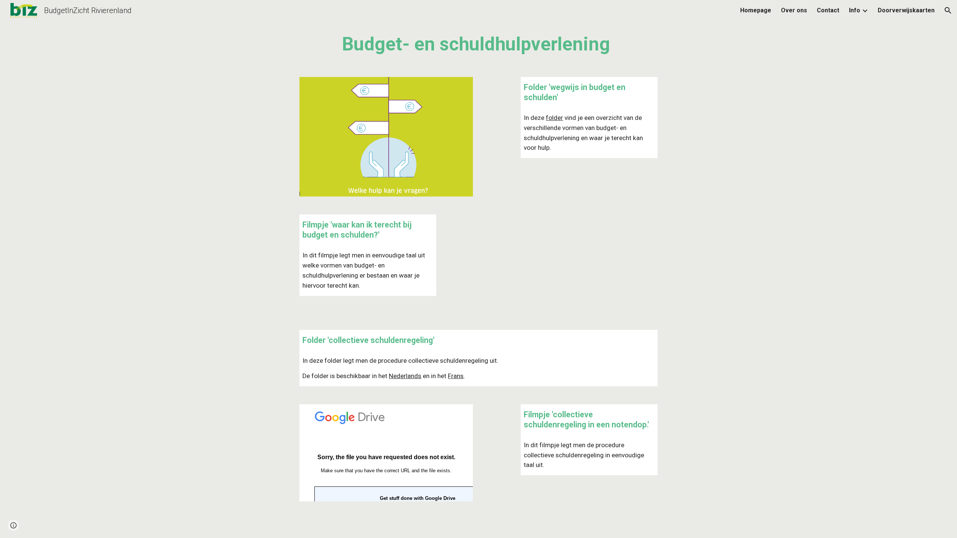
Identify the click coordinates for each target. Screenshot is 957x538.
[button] (948, 10)
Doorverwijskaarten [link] (906, 10)
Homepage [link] (755, 10)
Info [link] (854, 10)
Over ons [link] (794, 10)
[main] (478, 44)
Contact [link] (828, 10)
